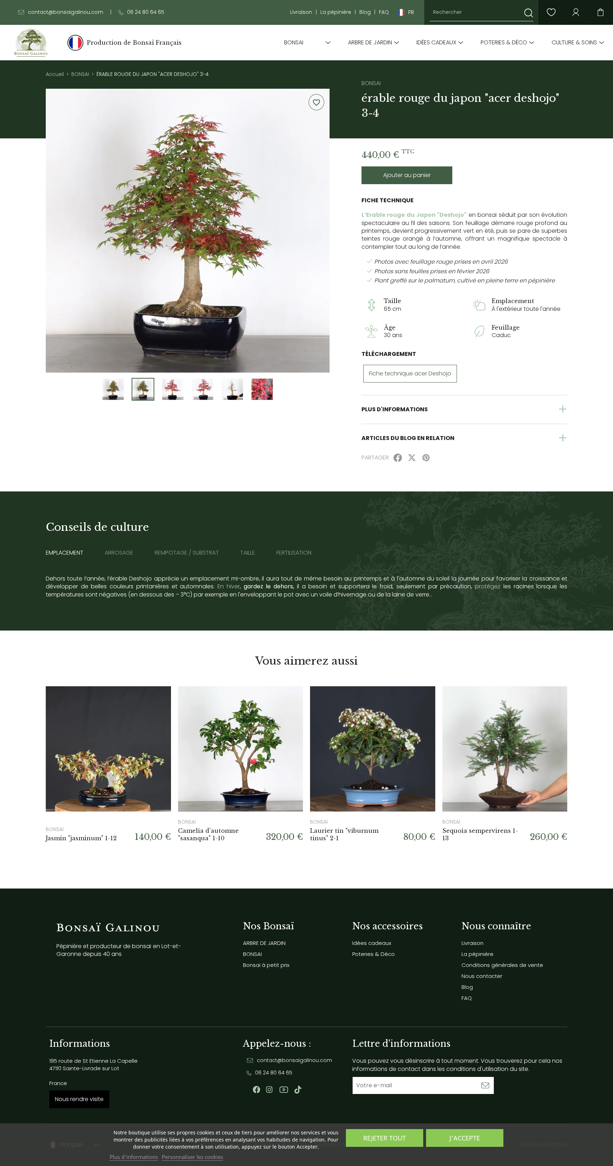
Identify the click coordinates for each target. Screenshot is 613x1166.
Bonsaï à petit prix (266, 965)
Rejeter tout (384, 1138)
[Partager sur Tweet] (412, 457)
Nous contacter (482, 976)
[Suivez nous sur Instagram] (269, 1089)
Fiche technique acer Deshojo (410, 373)
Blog (365, 12)
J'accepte (464, 1138)
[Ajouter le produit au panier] (157, 700)
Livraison (301, 12)
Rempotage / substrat (187, 553)
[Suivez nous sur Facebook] (256, 1089)
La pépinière (335, 12)
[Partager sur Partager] (397, 457)
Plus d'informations (134, 1156)
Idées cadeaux (436, 42)
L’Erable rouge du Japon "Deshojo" (413, 215)
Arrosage (119, 553)
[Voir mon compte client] (551, 12)
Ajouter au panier (407, 175)
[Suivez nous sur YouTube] (283, 1089)
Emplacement (64, 553)
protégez (488, 586)
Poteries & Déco (504, 42)
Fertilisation (293, 553)
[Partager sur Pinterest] (426, 457)
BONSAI (293, 42)
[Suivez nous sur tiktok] (298, 1089)
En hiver (228, 586)
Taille (247, 553)
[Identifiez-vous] (575, 12)
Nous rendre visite (79, 1099)
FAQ (384, 12)
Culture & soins (574, 42)
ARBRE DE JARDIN (370, 42)
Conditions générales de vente (502, 965)
